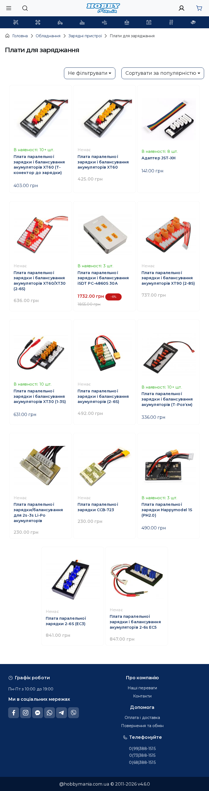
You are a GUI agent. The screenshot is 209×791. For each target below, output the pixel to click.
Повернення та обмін (142, 725)
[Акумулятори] (148, 22)
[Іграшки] (104, 22)
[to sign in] (181, 8)
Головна (20, 35)
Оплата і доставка (142, 717)
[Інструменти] (171, 22)
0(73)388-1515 (142, 755)
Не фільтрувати (87, 73)
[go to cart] (199, 8)
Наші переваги (142, 687)
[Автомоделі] (60, 22)
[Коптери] (37, 22)
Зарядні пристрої (85, 35)
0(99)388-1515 (142, 748)
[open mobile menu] (9, 8)
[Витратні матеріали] (193, 22)
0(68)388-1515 (142, 762)
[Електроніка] (126, 22)
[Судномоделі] (82, 22)
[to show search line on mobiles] (25, 8)
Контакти (142, 696)
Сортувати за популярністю (160, 73)
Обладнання (48, 35)
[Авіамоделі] (15, 22)
